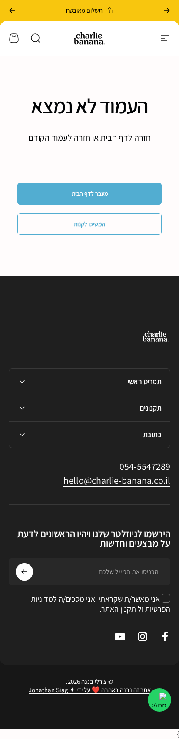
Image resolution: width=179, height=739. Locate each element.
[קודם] (166, 10)
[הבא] (12, 10)
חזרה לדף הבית (125, 137)
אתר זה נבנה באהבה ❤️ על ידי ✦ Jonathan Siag (90, 690)
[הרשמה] (24, 572)
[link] (144, 467)
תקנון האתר (118, 609)
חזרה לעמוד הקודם (59, 137)
